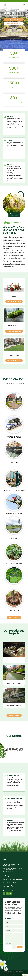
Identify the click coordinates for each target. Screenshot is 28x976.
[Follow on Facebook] (4, 893)
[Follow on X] (7, 893)
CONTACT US (14, 27)
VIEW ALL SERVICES (14, 618)
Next (27, 749)
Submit (20, 947)
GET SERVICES (13, 19)
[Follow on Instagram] (10, 893)
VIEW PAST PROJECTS (14, 23)
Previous (1, 749)
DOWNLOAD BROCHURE (14, 301)
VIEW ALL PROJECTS (14, 715)
